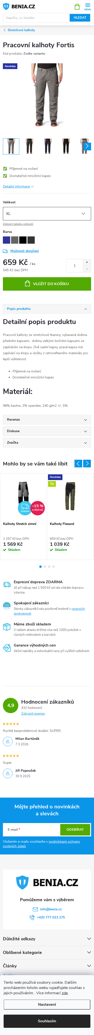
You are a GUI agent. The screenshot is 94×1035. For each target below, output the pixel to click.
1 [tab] (40, 566)
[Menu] (87, 6)
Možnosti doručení (24, 251)
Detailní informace (16, 186)
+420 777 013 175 (51, 917)
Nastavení (47, 1004)
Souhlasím (47, 1021)
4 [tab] (53, 566)
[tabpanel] (23, 516)
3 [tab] (49, 566)
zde (65, 993)
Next (87, 463)
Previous (78, 463)
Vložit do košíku (51, 284)
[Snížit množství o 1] (87, 269)
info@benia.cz (51, 909)
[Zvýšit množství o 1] (87, 262)
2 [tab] (45, 566)
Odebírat (75, 829)
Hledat (80, 18)
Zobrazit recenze (33, 714)
